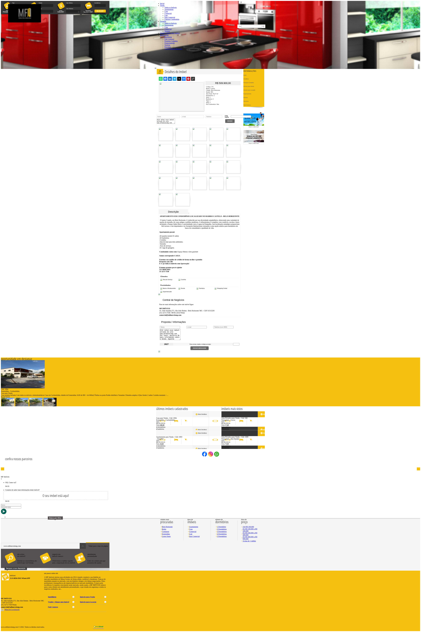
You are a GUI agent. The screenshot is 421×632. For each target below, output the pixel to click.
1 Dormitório (221, 527)
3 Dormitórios (222, 532)
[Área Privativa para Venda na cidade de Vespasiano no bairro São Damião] (229, 435)
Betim (164, 529)
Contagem (165, 532)
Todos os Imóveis (170, 7)
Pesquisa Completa (171, 41)
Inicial (162, 3)
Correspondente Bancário (173, 49)
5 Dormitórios (222, 536)
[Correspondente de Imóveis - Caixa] (253, 127)
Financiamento (169, 43)
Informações (164, 35)
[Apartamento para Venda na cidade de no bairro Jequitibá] (164, 435)
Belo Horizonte (167, 527)
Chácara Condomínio (171, 19)
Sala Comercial (169, 17)
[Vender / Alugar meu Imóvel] (57, 565)
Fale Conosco (169, 39)
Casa (166, 11)
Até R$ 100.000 (248, 527)
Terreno (167, 31)
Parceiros (167, 47)
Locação (163, 21)
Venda (162, 5)
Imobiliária (168, 37)
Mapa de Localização (12, 610)
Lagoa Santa (166, 536)
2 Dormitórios (222, 529)
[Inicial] (24, 22)
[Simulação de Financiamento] (253, 144)
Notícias (167, 45)
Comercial (168, 13)
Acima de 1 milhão (249, 541)
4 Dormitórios (222, 534)
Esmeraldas (166, 534)
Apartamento (168, 9)
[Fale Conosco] (22, 565)
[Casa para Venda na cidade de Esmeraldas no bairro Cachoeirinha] (23, 388)
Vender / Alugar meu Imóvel (170, 33)
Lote (166, 15)
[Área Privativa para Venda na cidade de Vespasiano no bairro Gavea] (229, 416)
